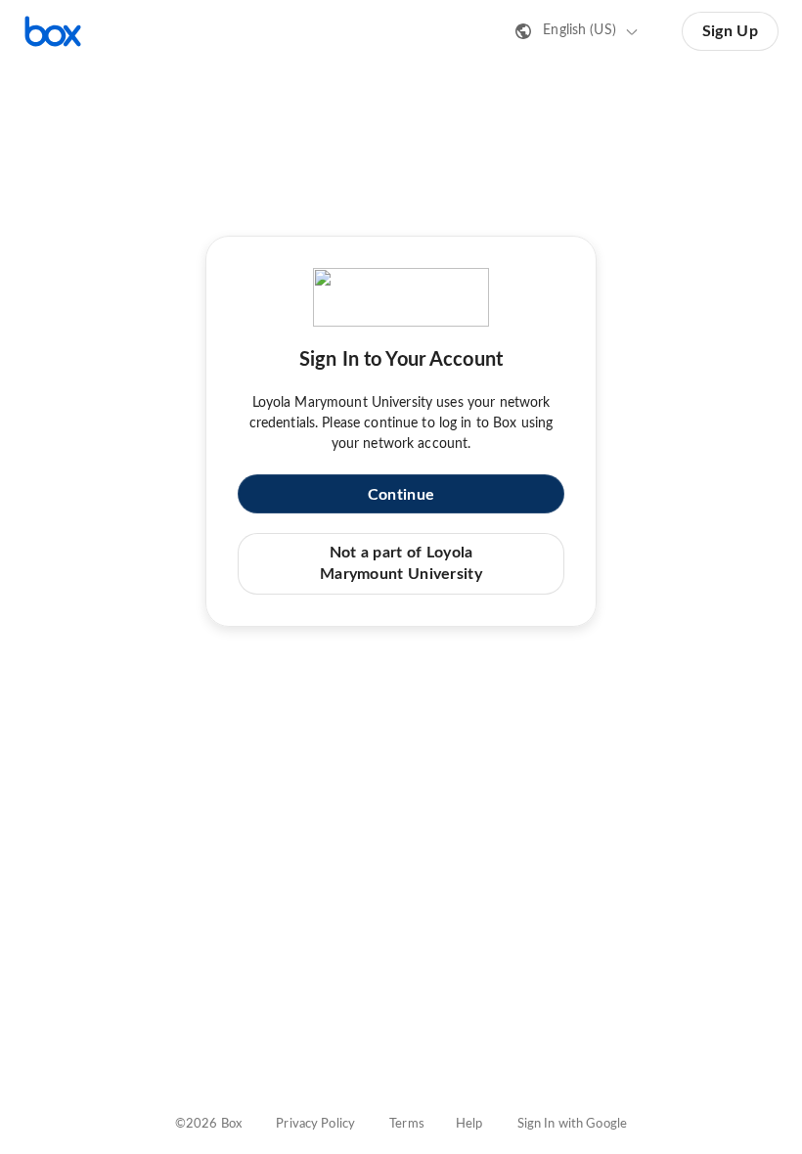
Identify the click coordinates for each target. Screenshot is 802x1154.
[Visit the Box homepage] (52, 31)
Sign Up (730, 31)
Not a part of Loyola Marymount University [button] (401, 563)
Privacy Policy (315, 1124)
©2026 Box (208, 1124)
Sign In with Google (572, 1124)
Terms (406, 1124)
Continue (401, 495)
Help (469, 1124)
